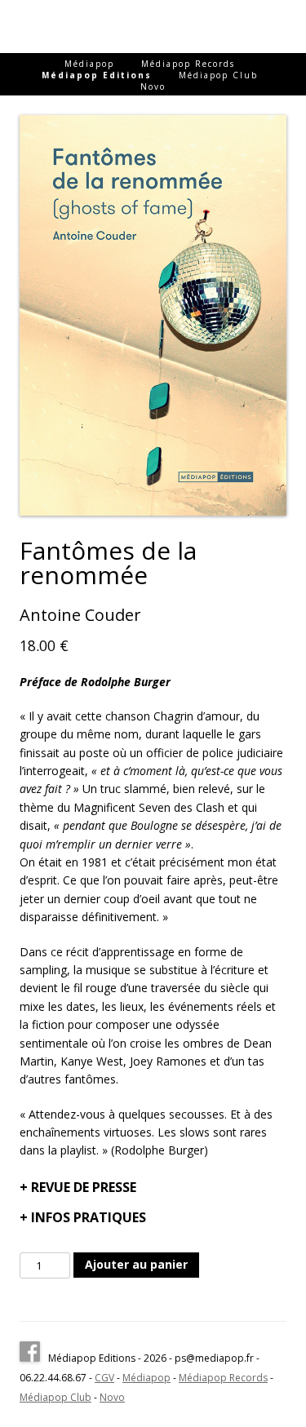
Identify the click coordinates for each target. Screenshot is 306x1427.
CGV (104, 1378)
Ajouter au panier (136, 1264)
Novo (153, 86)
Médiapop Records (188, 64)
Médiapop (89, 64)
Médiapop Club (218, 75)
